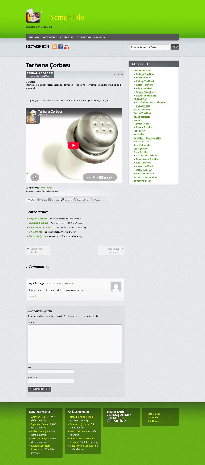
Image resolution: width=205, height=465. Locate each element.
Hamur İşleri (141, 123)
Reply (34, 296)
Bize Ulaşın (66, 37)
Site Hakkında (142, 145)
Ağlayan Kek (38, 416)
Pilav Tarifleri (144, 88)
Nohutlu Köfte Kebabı (82, 416)
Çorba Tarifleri (45, 187)
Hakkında (100, 37)
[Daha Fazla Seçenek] (103, 200)
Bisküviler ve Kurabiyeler (151, 102)
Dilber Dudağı (39, 431)
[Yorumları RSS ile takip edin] (47, 267)
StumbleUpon (83, 200)
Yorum (31, 322)
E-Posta (96, 200)
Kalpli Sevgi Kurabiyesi (114, 250)
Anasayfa (34, 37)
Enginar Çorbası (38, 222)
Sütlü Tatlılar (144, 169)
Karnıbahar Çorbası (40, 227)
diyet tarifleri (142, 116)
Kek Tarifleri (143, 162)
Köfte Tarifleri (144, 84)
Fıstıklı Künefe (77, 431)
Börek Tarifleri (144, 127)
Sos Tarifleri (141, 148)
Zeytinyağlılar (142, 180)
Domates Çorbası (79, 424)
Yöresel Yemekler (144, 173)
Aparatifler (140, 98)
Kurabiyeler (143, 105)
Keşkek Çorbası (38, 218)
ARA (175, 47)
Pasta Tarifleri (144, 166)
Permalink (69, 283)
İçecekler (139, 130)
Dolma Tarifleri (145, 73)
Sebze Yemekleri (146, 91)
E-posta (32, 377)
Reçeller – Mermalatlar (147, 137)
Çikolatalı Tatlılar (146, 155)
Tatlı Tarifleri (141, 152)
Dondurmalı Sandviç (36, 250)
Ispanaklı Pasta (39, 424)
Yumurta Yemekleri (145, 177)
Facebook (55, 200)
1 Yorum (118, 74)
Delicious (68, 200)
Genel (137, 120)
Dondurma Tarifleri (147, 159)
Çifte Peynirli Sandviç (81, 445)
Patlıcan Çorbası (39, 236)
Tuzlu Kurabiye (39, 438)
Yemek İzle (66, 17)
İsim (31, 367)
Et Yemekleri (143, 77)
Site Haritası (83, 37)
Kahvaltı (139, 134)
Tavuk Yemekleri (146, 95)
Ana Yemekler (142, 70)
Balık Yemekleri (143, 109)
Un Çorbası (35, 231)
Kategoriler (50, 37)
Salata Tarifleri (142, 141)
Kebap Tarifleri (145, 81)
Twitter (44, 200)
